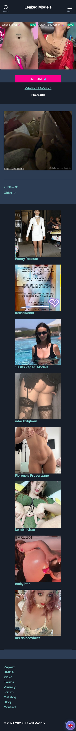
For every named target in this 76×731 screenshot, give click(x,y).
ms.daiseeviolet (27, 638)
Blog (7, 702)
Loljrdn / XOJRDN (38, 87)
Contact (10, 707)
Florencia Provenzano (32, 475)
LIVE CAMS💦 (38, 79)
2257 (8, 677)
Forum (9, 692)
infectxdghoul (26, 421)
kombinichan (25, 529)
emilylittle (22, 584)
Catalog (10, 697)
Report (9, 667)
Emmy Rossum (26, 259)
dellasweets (24, 313)
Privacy (10, 687)
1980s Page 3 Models (31, 367)
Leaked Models (38, 7)
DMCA (9, 672)
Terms (9, 682)
